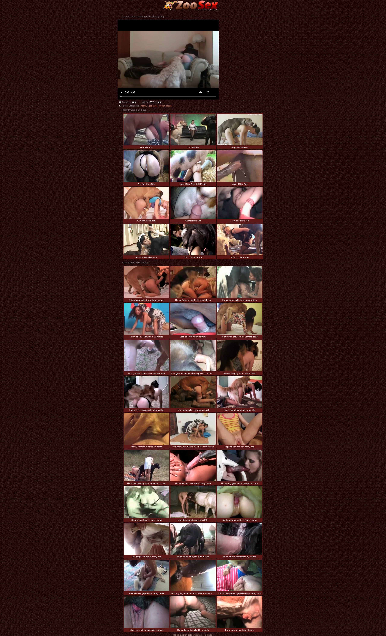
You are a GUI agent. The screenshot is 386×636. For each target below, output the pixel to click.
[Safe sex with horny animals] (193, 319)
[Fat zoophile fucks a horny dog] (146, 539)
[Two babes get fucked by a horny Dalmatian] (193, 429)
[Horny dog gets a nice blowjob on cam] (239, 465)
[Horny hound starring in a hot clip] (239, 392)
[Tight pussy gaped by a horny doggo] (239, 502)
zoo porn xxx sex (195, 635)
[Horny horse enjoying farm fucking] (193, 539)
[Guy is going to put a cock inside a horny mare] (193, 575)
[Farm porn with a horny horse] (239, 612)
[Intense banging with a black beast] (239, 355)
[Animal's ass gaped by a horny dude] (146, 575)
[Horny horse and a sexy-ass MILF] (193, 502)
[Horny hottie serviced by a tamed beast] (239, 319)
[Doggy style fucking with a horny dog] (146, 392)
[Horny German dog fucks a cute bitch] (193, 282)
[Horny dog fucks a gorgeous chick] (193, 392)
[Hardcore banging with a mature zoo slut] (146, 465)
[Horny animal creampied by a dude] (239, 539)
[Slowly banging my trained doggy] (146, 429)
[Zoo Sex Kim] (193, 5)
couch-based (165, 106)
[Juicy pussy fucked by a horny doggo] (146, 282)
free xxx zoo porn (180, 635)
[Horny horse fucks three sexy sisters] (239, 282)
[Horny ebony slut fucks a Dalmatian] (146, 319)
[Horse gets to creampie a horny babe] (193, 465)
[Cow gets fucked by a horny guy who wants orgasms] (193, 355)
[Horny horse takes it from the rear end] (146, 355)
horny (143, 106)
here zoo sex (207, 635)
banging (153, 106)
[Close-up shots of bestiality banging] (146, 612)
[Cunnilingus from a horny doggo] (146, 502)
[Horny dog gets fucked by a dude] (193, 612)
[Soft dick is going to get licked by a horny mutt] (239, 575)
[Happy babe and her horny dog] (239, 429)
